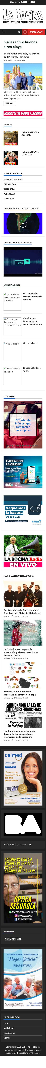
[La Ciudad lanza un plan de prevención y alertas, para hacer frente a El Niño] (23, 633)
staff (6, 1023)
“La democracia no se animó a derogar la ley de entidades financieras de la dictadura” (20, 734)
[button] (3, 31)
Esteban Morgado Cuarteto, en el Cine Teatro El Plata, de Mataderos (22, 611)
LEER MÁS (10, 103)
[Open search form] (19, 32)
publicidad (8, 1028)
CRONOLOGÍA (10, 184)
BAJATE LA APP (36, 32)
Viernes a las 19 (30, 343)
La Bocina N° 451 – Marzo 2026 (30, 153)
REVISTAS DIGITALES (13, 179)
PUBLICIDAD (9, 194)
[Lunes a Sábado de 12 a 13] (12, 375)
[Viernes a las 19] (12, 351)
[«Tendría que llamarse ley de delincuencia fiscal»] (12, 326)
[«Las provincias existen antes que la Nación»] (12, 301)
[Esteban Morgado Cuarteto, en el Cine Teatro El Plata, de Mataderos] (23, 594)
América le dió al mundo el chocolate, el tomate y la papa (20, 693)
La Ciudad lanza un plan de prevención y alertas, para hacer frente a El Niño (21, 652)
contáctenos (9, 1033)
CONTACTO (9, 198)
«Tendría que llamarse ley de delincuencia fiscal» (32, 321)
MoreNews (23, 1053)
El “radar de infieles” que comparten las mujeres (23, 425)
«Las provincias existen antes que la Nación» (32, 296)
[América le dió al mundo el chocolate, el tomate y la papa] (23, 675)
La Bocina (7, 60)
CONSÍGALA (9, 189)
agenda (7, 1037)
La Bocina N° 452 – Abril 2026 (30, 133)
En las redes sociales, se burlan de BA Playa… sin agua (22, 55)
